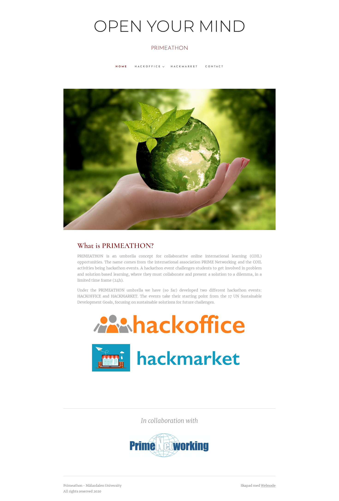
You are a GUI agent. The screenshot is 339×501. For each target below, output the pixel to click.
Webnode (268, 485)
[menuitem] (123, 67)
